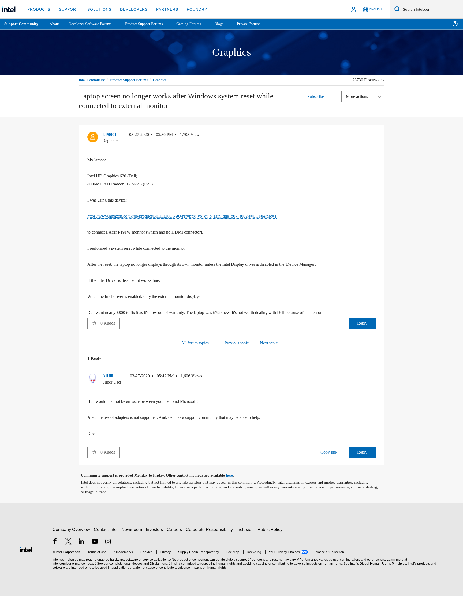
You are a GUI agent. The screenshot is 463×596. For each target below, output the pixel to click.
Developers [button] (130, 9)
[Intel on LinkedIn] (81, 542)
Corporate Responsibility (210, 529)
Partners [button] (161, 9)
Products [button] (38, 9)
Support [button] (67, 9)
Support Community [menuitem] (21, 24)
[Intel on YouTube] (94, 542)
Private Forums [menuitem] (260, 24)
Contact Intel (106, 529)
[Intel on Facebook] (54, 542)
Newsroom (132, 529)
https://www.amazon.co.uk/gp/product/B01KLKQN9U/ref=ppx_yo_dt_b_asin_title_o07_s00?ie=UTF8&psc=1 (192, 216)
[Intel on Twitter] (68, 542)
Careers (175, 529)
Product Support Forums (133, 80)
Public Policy (271, 529)
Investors (155, 529)
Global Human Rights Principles (382, 563)
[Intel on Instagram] (108, 542)
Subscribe (316, 96)
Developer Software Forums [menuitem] (94, 24)
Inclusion (246, 529)
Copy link (329, 452)
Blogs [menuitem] (229, 24)
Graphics (167, 80)
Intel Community (93, 80)
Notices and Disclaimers (149, 563)
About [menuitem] (56, 24)
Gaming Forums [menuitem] (198, 24)
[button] (373, 136)
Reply (362, 323)
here (234, 476)
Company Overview (71, 529)
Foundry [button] (190, 9)
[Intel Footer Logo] (26, 549)
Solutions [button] (96, 9)
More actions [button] (358, 96)
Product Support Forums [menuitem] (151, 24)
